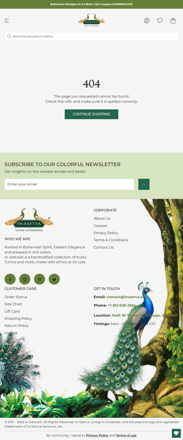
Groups (10, 333)
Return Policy (16, 325)
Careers (100, 226)
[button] (173, 20)
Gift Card (12, 311)
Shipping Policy (18, 318)
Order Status (15, 297)
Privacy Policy (106, 233)
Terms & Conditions (111, 240)
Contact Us (104, 247)
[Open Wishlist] (176, 433)
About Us (102, 218)
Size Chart (13, 304)
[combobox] (91, 36)
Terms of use (126, 435)
